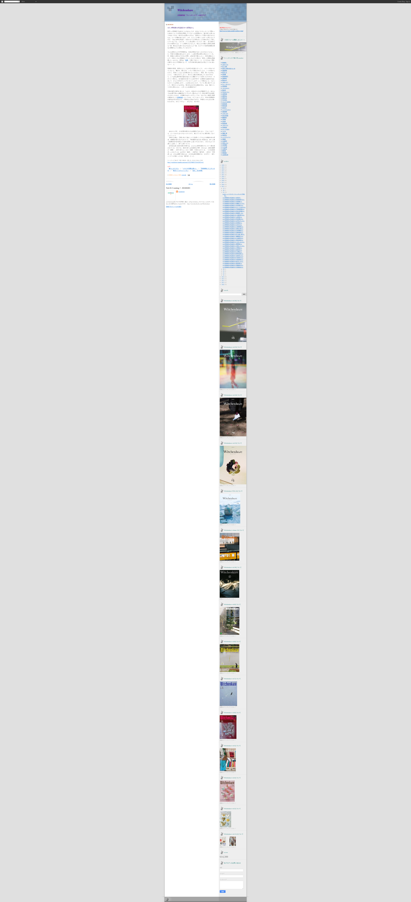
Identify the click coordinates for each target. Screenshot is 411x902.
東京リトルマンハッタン (180, 170)
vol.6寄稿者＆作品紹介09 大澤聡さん (232, 251)
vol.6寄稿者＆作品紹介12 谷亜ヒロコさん (233, 246)
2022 (223, 172)
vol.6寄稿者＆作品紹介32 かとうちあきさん (234, 207)
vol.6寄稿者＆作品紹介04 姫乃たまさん (233, 261)
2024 (223, 169)
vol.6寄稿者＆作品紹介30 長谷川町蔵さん (233, 211)
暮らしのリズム (174, 168)
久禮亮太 (224, 149)
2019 (223, 178)
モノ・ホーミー (226, 84)
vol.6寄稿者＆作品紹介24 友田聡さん (181, 28)
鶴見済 (224, 90)
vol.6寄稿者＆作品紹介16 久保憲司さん (233, 238)
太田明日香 (225, 154)
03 (224, 271)
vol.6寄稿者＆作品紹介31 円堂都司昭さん (233, 209)
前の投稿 (212, 184)
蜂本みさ (224, 80)
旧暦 (186, 60)
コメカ (224, 131)
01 (224, 275)
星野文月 (224, 98)
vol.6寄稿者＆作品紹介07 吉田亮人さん (233, 255)
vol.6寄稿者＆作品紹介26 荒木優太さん (233, 219)
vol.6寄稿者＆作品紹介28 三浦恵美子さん (233, 215)
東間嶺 (224, 150)
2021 (223, 174)
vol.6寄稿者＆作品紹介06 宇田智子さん (233, 257)
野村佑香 (224, 105)
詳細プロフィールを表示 (173, 206)
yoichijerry (181, 191)
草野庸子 (224, 152)
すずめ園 (224, 147)
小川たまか (225, 113)
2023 (223, 171)
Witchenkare (185, 10)
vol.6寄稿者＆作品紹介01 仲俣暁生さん (233, 267)
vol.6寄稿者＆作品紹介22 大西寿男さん (233, 226)
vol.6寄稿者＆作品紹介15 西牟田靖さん (233, 240)
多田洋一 (224, 107)
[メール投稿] (188, 175)
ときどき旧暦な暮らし (190, 168)
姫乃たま (224, 72)
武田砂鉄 (224, 86)
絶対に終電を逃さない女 (228, 68)
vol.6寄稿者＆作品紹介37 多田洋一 (232, 197)
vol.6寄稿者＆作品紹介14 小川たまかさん (233, 242)
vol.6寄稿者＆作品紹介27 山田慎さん (232, 217)
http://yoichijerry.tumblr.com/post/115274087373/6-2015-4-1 (186, 162)
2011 (223, 282)
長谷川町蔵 (225, 115)
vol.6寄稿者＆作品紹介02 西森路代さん (233, 265)
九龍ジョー (225, 82)
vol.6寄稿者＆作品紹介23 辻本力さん (232, 224)
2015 (223, 186)
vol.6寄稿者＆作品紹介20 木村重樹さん (233, 230)
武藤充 (224, 139)
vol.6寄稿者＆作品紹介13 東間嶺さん (232, 244)
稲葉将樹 (224, 70)
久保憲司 (224, 141)
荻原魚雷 (224, 123)
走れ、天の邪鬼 (197, 170)
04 (224, 269)
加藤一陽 (224, 133)
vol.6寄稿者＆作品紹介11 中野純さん (232, 248)
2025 (223, 167)
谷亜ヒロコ (225, 143)
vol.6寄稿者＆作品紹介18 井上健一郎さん (233, 234)
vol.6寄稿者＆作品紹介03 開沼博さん (232, 263)
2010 (223, 284)
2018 (223, 180)
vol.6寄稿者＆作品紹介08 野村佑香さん (233, 253)
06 (224, 190)
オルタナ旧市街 (226, 102)
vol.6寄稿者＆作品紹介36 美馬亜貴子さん (233, 199)
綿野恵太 (224, 96)
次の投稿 (169, 184)
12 (224, 188)
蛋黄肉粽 (180, 97)
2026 (223, 165)
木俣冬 (224, 121)
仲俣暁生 (224, 127)
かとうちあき (225, 129)
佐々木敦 (224, 66)
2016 (223, 184)
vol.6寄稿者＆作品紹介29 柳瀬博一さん (233, 213)
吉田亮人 (224, 135)
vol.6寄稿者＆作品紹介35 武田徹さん (232, 201)
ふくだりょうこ (226, 137)
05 (224, 192)
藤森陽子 (224, 117)
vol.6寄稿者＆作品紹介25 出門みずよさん (233, 221)
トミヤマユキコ (226, 109)
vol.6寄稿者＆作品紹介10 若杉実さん (232, 249)
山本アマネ (225, 64)
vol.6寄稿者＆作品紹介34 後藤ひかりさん (233, 203)
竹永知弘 (224, 99)
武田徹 (224, 74)
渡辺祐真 (224, 103)
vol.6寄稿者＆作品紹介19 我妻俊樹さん (233, 232)
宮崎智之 (224, 78)
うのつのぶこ (225, 88)
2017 (223, 182)
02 (224, 273)
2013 (223, 278)
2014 (223, 277)
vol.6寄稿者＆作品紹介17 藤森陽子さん (233, 236)
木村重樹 (224, 145)
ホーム (191, 184)
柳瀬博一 (224, 62)
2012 (223, 280)
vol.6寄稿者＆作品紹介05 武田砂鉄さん (233, 259)
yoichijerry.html (231, 31)
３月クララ (225, 125)
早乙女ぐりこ (225, 92)
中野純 (224, 119)
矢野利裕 (224, 94)
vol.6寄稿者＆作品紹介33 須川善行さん (233, 205)
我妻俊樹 (224, 111)
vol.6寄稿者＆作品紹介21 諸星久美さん (233, 228)
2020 (223, 176)
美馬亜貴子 (225, 76)
